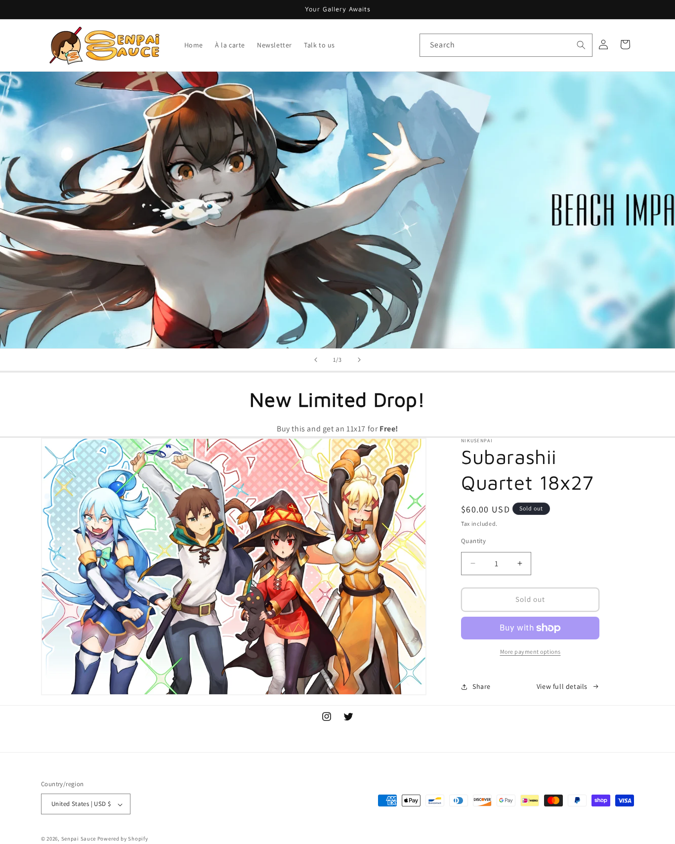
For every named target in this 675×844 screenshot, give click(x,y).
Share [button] (481, 686)
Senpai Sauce (78, 839)
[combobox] (506, 45)
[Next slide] (359, 360)
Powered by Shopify (122, 839)
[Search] (581, 45)
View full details (562, 686)
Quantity (473, 541)
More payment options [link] (530, 651)
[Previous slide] (316, 360)
